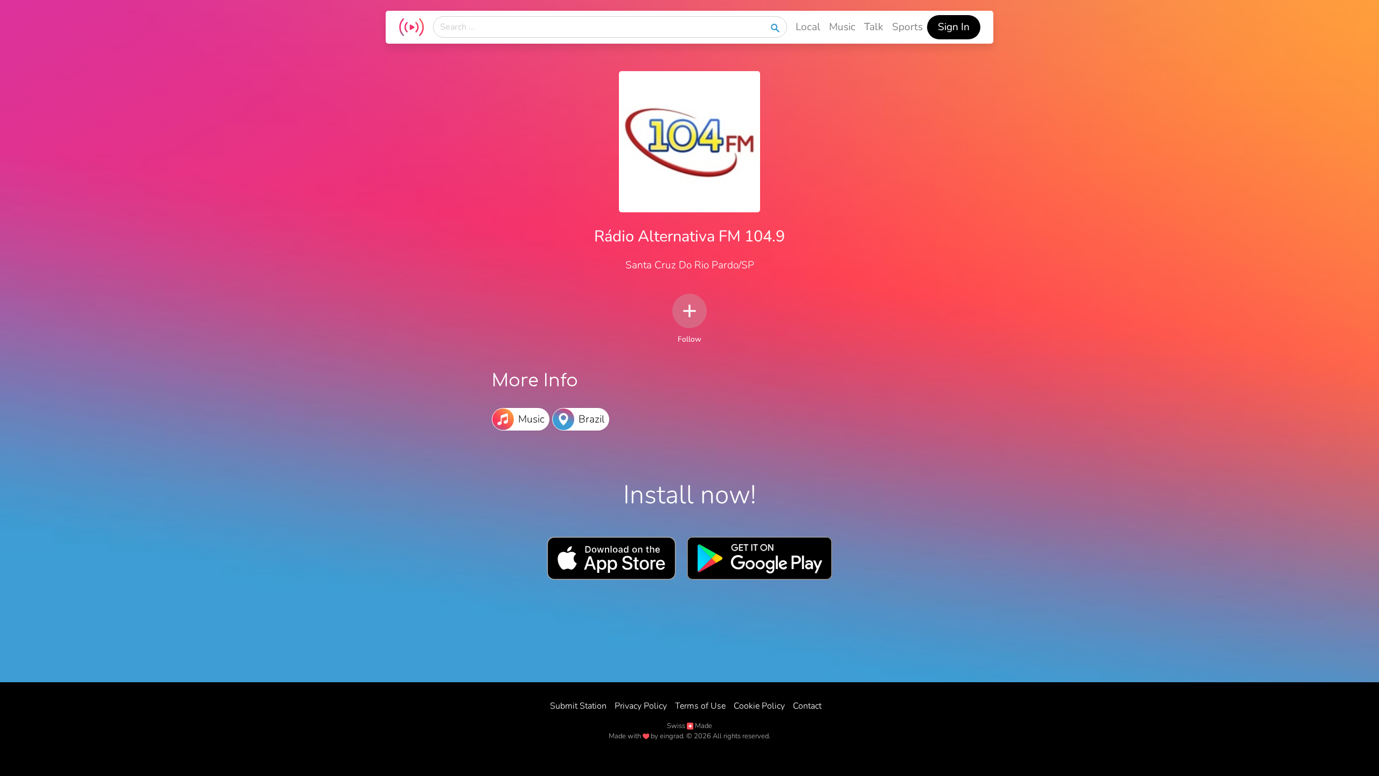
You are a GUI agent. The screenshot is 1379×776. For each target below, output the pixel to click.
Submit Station (578, 706)
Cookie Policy (759, 706)
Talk (873, 27)
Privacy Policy (641, 706)
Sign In (954, 27)
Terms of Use (700, 706)
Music (842, 27)
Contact (807, 706)
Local (808, 27)
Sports (907, 27)
